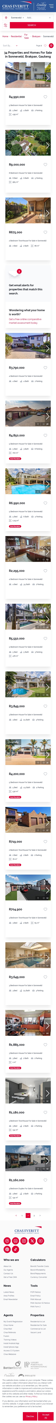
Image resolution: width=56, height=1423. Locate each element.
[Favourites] (45, 97)
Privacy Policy (31, 1396)
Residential (16, 36)
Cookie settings (12, 1416)
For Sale (26, 36)
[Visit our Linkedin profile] (15, 1241)
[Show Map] (51, 45)
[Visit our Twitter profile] (32, 1241)
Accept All (45, 1416)
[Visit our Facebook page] (7, 1241)
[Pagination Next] (40, 1215)
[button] (23, 17)
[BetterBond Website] (12, 1365)
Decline (30, 1416)
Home (5, 36)
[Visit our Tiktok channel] (15, 1249)
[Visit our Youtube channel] (40, 1241)
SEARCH (32, 25)
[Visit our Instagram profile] (23, 1241)
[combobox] (38, 17)
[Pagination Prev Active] (16, 1215)
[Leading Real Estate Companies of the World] (41, 6)
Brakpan (36, 36)
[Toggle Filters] (5, 25)
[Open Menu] (51, 6)
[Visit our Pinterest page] (7, 1249)
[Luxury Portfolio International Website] (36, 1365)
